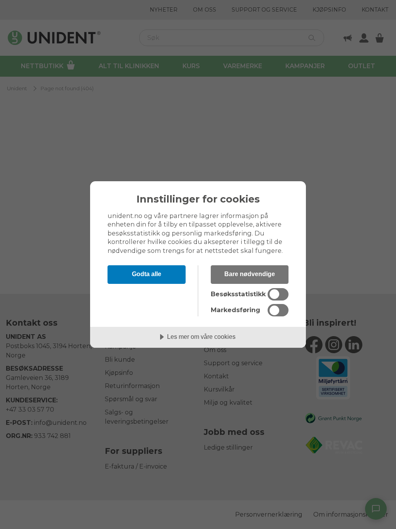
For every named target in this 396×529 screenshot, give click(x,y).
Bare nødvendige (249, 273)
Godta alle (146, 273)
